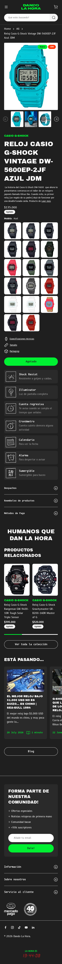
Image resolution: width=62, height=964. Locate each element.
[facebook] (5, 927)
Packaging (14, 351)
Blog (31, 751)
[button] (56, 7)
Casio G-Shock (16, 136)
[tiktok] (19, 927)
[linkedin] (33, 927)
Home (7, 29)
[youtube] (26, 927)
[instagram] (12, 927)
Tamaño (13, 345)
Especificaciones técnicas (22, 338)
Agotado (31, 361)
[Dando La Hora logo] (31, 7)
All (17, 29)
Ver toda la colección (31, 644)
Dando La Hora (21, 936)
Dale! (31, 848)
